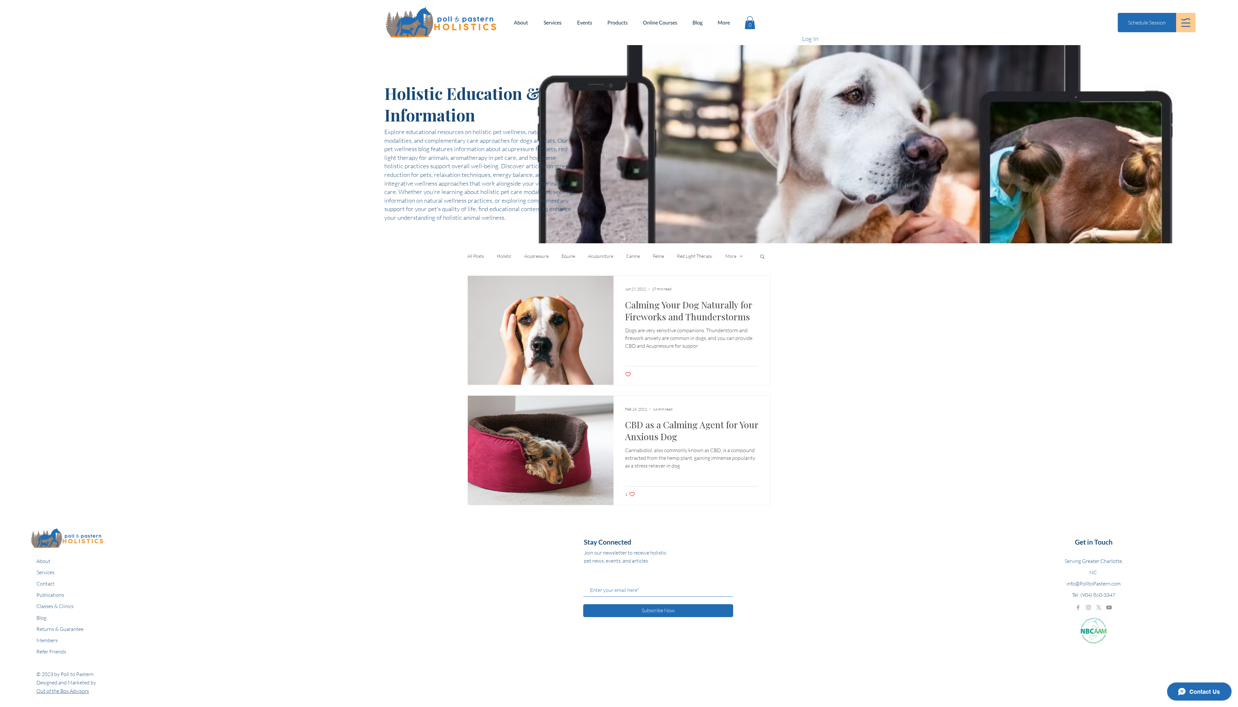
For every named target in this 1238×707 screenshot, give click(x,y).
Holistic (504, 256)
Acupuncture (600, 256)
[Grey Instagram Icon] (1088, 607)
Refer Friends (51, 651)
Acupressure (536, 256)
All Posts (475, 256)
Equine (568, 256)
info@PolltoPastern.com (1093, 583)
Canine (633, 256)
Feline (658, 256)
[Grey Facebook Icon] (1078, 607)
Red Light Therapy (694, 256)
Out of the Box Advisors (62, 691)
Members (47, 640)
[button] (1186, 22)
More (730, 256)
